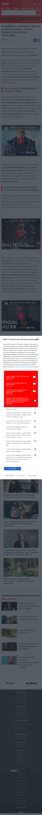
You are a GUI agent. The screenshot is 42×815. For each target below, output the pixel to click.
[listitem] (21, 373)
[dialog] (21, 407)
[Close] (38, 339)
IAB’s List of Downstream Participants (23, 367)
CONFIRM (12, 468)
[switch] (34, 377)
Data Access (21, 475)
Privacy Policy (32, 475)
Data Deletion (10, 475)
